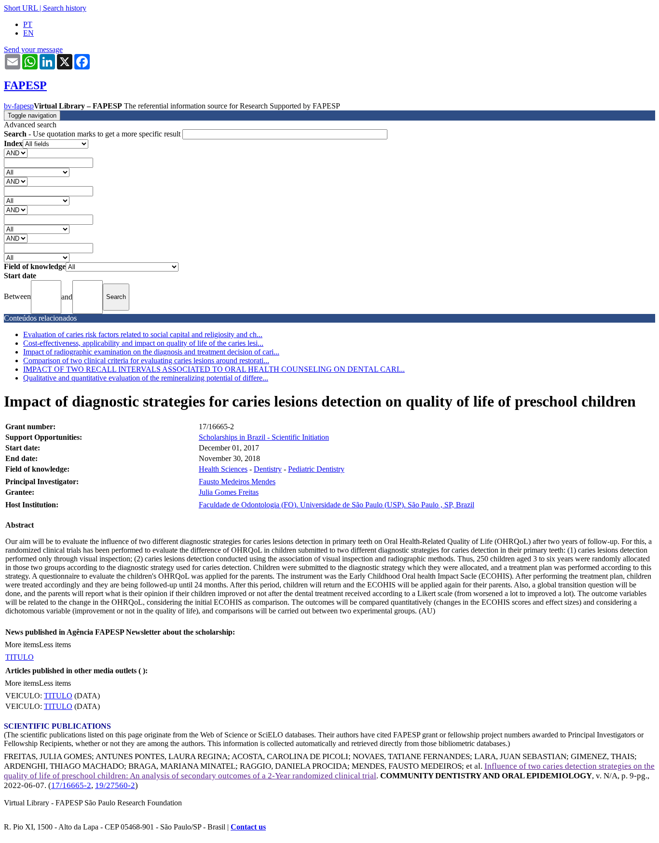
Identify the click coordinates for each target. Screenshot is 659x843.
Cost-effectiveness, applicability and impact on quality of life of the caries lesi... (143, 343)
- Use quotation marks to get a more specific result (93, 134)
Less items (55, 644)
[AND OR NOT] (15, 153)
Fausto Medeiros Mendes (237, 481)
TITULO (19, 657)
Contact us (248, 827)
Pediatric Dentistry (316, 469)
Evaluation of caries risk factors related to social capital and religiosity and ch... (142, 334)
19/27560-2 (115, 785)
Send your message (33, 49)
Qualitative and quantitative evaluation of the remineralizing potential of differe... (145, 378)
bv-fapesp (19, 106)
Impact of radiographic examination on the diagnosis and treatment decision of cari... (151, 352)
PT (27, 24)
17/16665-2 (71, 785)
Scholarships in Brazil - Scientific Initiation (264, 437)
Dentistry (268, 469)
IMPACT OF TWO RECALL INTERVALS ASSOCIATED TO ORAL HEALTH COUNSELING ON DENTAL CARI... (214, 369)
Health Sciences (223, 469)
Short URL (21, 8)
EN (28, 33)
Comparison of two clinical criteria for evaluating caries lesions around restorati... (146, 360)
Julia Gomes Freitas (229, 492)
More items (22, 644)
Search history (64, 8)
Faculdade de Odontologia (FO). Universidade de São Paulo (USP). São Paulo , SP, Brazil (336, 505)
